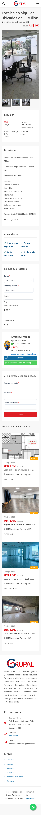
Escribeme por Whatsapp (20, 362)
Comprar (10, 759)
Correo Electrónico (11, 402)
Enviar (21, 414)
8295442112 (14, 735)
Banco (7, 276)
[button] (6, 103)
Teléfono (8, 393)
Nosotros (11, 772)
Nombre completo (11, 383)
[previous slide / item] (3, 64)
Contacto (10, 781)
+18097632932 (17, 347)
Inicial (7, 296)
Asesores (10, 768)
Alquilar (10, 764)
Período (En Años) (11, 286)
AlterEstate (31, 798)
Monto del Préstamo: (11, 306)
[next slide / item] (37, 64)
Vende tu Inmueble (15, 776)
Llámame (20, 358)
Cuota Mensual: (9, 320)
